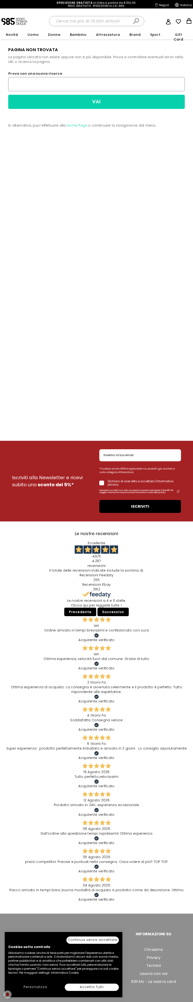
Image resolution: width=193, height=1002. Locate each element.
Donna (54, 34)
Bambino (78, 34)
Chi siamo (153, 949)
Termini (153, 965)
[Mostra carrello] (189, 21)
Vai (96, 101)
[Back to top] (184, 991)
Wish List (178, 22)
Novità (12, 34)
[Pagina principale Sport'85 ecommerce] (14, 21)
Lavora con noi (154, 973)
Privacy (154, 957)
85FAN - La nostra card (153, 981)
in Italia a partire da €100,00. (96, 4)
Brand (135, 34)
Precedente (80, 612)
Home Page (77, 125)
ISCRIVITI (140, 506)
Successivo (113, 612)
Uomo (33, 34)
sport (155, 34)
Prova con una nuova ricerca (35, 73)
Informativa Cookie (65, 973)
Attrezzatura (108, 34)
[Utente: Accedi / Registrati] (168, 21)
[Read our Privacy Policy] (178, 491)
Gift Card (178, 37)
